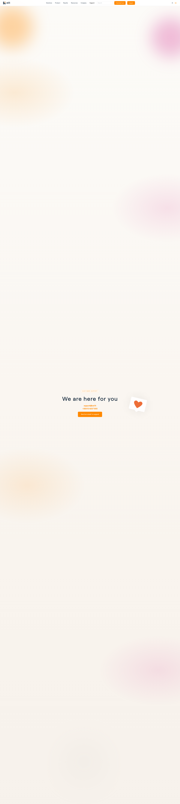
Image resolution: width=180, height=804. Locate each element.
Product (57, 3)
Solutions (49, 3)
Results (65, 3)
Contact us (120, 3)
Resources (74, 3)
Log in (131, 3)
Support (92, 3)
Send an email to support (90, 414)
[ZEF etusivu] (6, 3)
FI (172, 3)
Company (83, 3)
